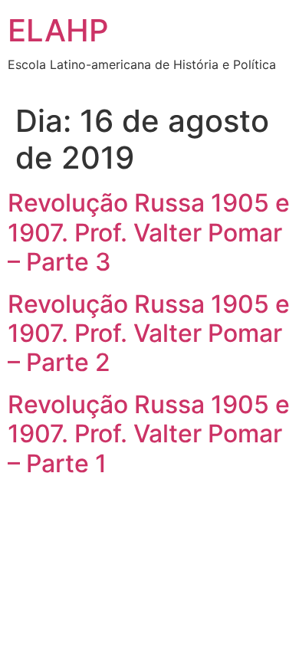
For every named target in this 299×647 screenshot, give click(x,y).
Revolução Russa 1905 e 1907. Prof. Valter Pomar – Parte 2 (149, 333)
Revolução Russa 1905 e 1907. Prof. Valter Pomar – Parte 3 (149, 232)
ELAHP (58, 30)
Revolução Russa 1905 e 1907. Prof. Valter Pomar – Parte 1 (149, 433)
